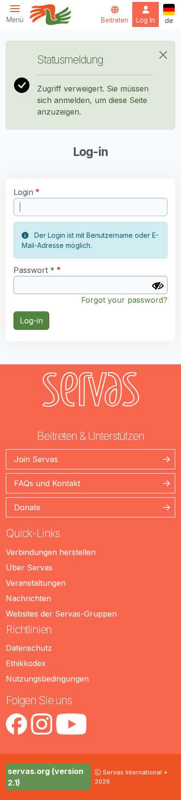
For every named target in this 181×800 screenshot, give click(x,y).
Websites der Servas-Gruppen (61, 614)
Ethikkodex (26, 663)
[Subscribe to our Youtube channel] (71, 724)
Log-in (31, 320)
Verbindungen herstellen (51, 552)
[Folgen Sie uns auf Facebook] (16, 724)
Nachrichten (28, 598)
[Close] (163, 54)
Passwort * (34, 270)
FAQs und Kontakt (47, 483)
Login (23, 192)
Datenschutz (29, 648)
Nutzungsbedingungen (47, 679)
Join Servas (36, 459)
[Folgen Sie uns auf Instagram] (41, 724)
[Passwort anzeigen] (158, 286)
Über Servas (29, 567)
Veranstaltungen (36, 583)
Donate (27, 507)
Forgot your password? (124, 300)
